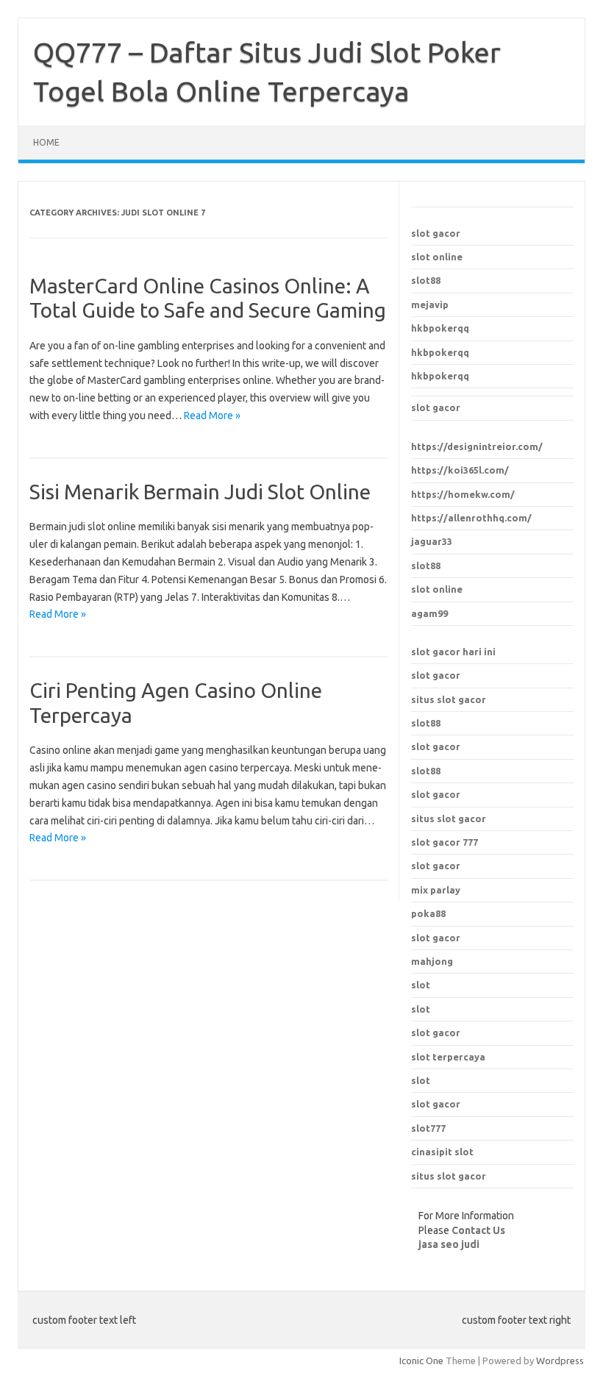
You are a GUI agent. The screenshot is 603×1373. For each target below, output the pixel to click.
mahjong (432, 961)
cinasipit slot (442, 1151)
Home (46, 142)
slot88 (425, 280)
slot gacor (435, 233)
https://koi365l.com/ (460, 470)
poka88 (428, 913)
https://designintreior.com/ (477, 446)
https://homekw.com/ (463, 494)
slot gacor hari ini (453, 651)
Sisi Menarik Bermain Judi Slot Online (200, 491)
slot (420, 985)
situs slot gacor (448, 699)
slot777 (428, 1128)
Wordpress (560, 1360)
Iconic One (421, 1360)
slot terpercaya (448, 1057)
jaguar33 (431, 541)
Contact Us (478, 1230)
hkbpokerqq (440, 328)
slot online (437, 257)
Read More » (212, 415)
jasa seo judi (448, 1244)
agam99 (429, 613)
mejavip (430, 304)
